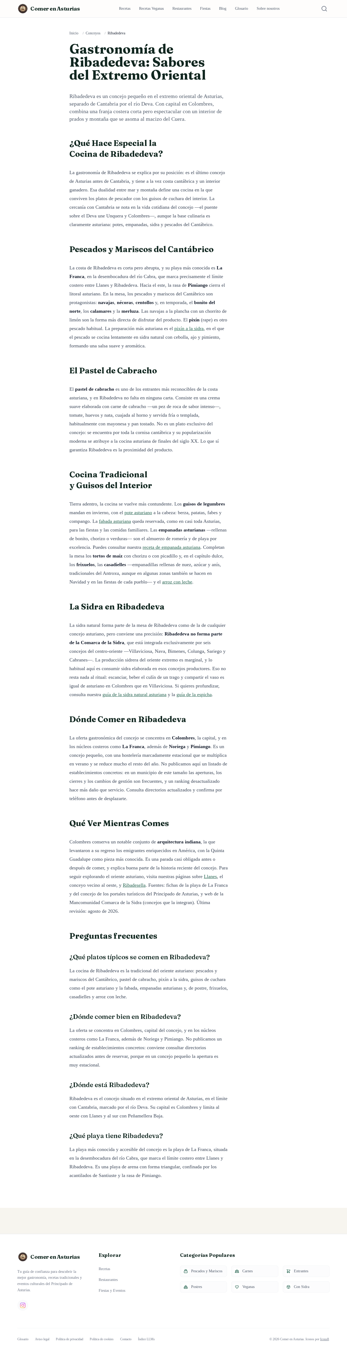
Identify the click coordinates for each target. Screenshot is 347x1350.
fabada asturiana (115, 521)
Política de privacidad (69, 1339)
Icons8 (324, 1339)
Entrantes (301, 1271)
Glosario (241, 8)
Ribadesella (134, 885)
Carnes (247, 1271)
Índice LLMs (146, 1339)
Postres (196, 1287)
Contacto (125, 1339)
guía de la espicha (194, 694)
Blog (222, 8)
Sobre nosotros (268, 8)
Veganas (248, 1287)
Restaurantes (181, 8)
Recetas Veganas (151, 8)
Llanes (210, 876)
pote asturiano (138, 512)
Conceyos (93, 33)
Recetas (124, 8)
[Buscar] (324, 8)
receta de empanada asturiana (171, 547)
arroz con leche (177, 582)
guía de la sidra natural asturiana (134, 694)
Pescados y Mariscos (206, 1271)
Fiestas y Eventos (112, 1291)
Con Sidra (301, 1287)
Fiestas (205, 8)
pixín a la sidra (189, 328)
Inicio (73, 33)
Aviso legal (42, 1339)
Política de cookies (102, 1339)
